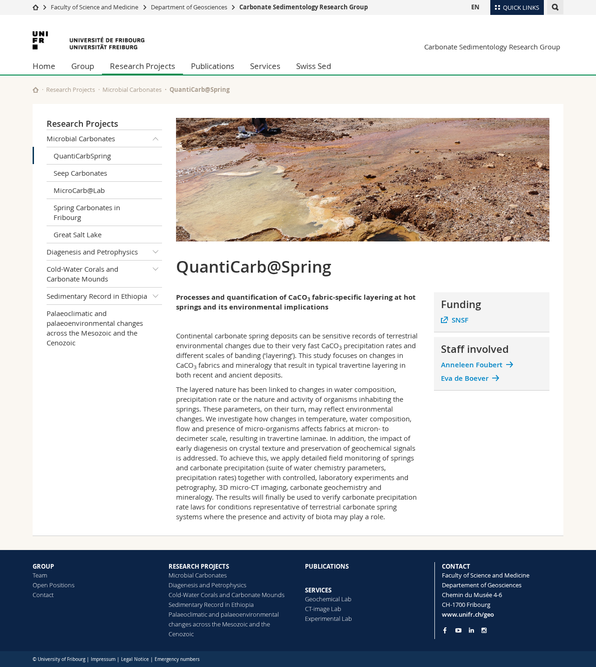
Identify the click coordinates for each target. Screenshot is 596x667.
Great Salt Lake (78, 234)
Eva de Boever (464, 378)
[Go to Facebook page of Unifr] (445, 630)
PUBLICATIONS (327, 566)
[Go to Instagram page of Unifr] (484, 630)
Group (82, 66)
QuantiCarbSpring (82, 155)
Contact (43, 595)
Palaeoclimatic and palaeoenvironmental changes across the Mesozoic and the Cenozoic (95, 328)
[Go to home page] (36, 7)
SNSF (460, 320)
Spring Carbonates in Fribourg (87, 212)
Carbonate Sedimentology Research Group (303, 7)
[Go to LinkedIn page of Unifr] (471, 630)
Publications (212, 66)
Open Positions (53, 585)
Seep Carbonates (80, 173)
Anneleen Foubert (471, 365)
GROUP (43, 566)
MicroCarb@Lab (79, 190)
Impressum (103, 659)
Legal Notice (135, 659)
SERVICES (318, 590)
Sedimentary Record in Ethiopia (97, 296)
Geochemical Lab (328, 599)
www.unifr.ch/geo (468, 614)
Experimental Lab (328, 618)
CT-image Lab (323, 609)
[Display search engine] (555, 7)
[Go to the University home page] (88, 40)
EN (475, 7)
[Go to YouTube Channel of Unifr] (458, 630)
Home (44, 66)
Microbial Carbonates (132, 89)
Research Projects (142, 66)
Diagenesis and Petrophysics (92, 251)
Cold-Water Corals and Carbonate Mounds (82, 273)
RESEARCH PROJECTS (199, 566)
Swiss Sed (313, 66)
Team (40, 575)
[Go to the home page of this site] (36, 90)
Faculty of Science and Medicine (94, 7)
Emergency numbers (177, 659)
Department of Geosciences (189, 7)
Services (265, 66)
